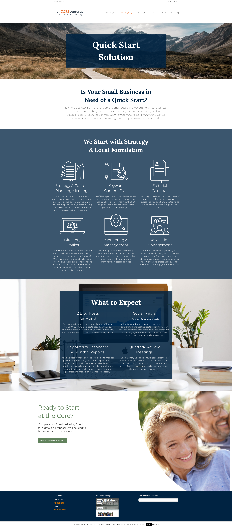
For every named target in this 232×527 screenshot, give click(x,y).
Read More (155, 524)
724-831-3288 (59, 503)
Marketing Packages (127, 13)
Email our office (60, 509)
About (164, 13)
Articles (172, 13)
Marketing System (111, 13)
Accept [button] (149, 524)
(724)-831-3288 (61, 1)
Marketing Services (143, 13)
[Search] (177, 13)
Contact (155, 13)
